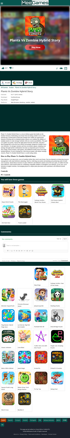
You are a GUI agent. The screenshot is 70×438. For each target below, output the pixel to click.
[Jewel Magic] (24, 357)
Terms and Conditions (34, 434)
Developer (44, 434)
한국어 (58, 420)
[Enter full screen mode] (66, 68)
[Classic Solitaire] (8, 336)
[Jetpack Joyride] (41, 294)
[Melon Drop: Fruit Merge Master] (24, 378)
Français (17, 420)
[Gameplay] (61, 68)
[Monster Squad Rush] (8, 294)
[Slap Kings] (41, 274)
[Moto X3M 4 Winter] (8, 357)
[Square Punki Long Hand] (8, 378)
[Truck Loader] (25, 211)
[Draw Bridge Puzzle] (57, 315)
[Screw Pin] (41, 357)
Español (10, 420)
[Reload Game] (57, 68)
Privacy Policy (23, 434)
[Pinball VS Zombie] (57, 357)
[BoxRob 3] (24, 398)
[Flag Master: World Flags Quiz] (8, 315)
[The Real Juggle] (25, 191)
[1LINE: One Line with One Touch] (41, 336)
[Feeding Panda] (57, 294)
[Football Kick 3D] (41, 315)
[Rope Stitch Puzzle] (8, 191)
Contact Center (52, 434)
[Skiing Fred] (57, 378)
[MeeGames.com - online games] (35, 2)
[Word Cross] (8, 398)
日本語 (64, 420)
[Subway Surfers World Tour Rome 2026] (41, 191)
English (3, 420)
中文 (40, 420)
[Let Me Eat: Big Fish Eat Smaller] (24, 315)
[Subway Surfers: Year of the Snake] (57, 274)
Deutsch (25, 420)
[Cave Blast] (24, 336)
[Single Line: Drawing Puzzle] (57, 336)
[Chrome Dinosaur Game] (24, 294)
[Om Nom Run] (8, 211)
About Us (16, 434)
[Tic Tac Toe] (41, 378)
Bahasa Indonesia (49, 420)
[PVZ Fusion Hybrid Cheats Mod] (58, 191)
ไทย (2, 425)
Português (33, 420)
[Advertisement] (35, 117)
